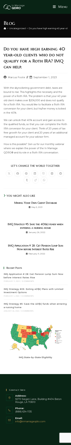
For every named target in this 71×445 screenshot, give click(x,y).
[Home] (5, 28)
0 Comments (28, 281)
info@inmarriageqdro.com (30, 421)
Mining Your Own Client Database (35, 202)
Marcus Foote (16, 77)
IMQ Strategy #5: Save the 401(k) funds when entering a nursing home (35, 225)
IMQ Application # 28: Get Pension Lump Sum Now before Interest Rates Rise (35, 247)
